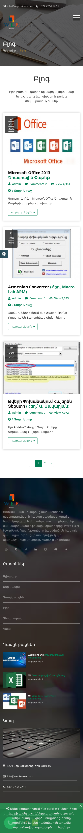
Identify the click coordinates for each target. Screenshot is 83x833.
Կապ (7, 629)
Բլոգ (6, 608)
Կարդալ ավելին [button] (22, 212)
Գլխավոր (9, 50)
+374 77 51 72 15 (49, 6)
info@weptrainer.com (19, 6)
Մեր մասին (11, 587)
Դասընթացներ (14, 597)
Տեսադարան (13, 618)
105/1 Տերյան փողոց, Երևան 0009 (28, 766)
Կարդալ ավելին (35, 661)
